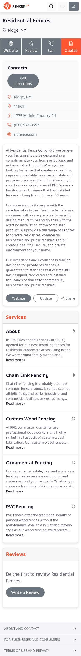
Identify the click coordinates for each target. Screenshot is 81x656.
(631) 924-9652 (26, 124)
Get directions (23, 80)
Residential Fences (26, 20)
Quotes (71, 50)
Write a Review (25, 592)
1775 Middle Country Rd (35, 115)
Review (31, 50)
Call (51, 50)
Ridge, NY (17, 30)
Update (46, 298)
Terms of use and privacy (26, 650)
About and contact (21, 628)
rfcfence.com (25, 134)
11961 (19, 106)
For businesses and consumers (32, 639)
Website (11, 50)
